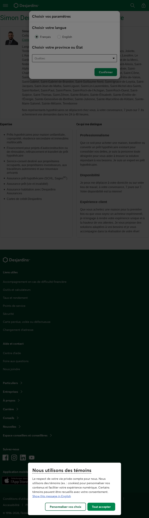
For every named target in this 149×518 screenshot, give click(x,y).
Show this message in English (51, 496)
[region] (74, 489)
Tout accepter (101, 507)
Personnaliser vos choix (65, 507)
